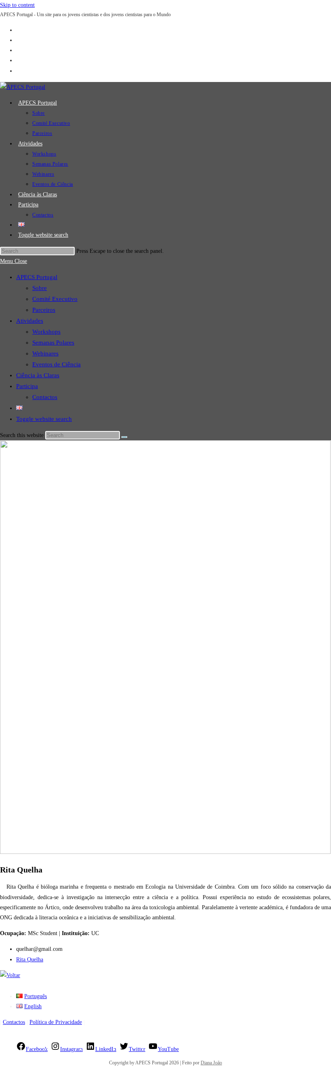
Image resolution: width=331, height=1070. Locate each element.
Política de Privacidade (55, 1022)
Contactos (44, 397)
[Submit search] (124, 437)
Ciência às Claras (37, 375)
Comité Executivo (55, 299)
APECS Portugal (36, 277)
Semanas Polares (53, 342)
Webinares (45, 353)
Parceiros (43, 310)
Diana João (211, 1063)
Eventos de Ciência (56, 364)
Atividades (29, 320)
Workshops (46, 331)
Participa (27, 386)
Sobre (39, 288)
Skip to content (17, 5)
